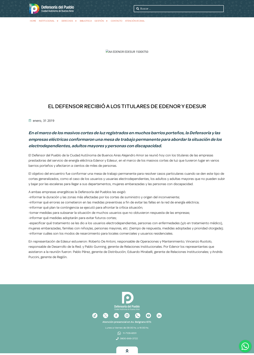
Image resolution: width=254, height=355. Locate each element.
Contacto (116, 20)
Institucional (46, 20)
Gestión (99, 20)
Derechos (67, 20)
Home (33, 20)
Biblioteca (86, 20)
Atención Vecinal (135, 20)
